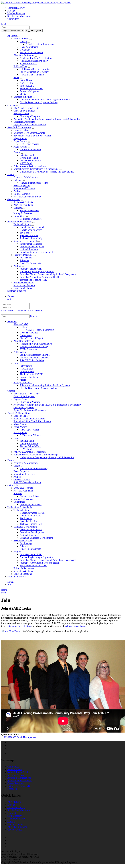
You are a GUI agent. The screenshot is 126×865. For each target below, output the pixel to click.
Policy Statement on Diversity (34, 72)
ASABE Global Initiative (32, 74)
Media (23, 94)
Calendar (18, 180)
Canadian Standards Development (36, 252)
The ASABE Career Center (27, 108)
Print (3, 592)
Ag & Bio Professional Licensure (30, 124)
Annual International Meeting (34, 182)
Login (4, 24)
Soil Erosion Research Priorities (35, 69)
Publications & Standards (19, 221)
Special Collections (29, 235)
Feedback (12, 789)
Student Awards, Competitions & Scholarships (36, 169)
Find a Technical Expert (31, 52)
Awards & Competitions (19, 127)
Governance (26, 49)
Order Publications (23, 288)
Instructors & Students (24, 285)
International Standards (31, 243)
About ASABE (21, 38)
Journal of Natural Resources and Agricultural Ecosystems (48, 274)
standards (12, 626)
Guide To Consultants (30, 263)
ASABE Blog (26, 83)
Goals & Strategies (29, 47)
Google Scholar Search (31, 230)
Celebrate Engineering (24, 121)
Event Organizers (22, 185)
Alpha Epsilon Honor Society (34, 60)
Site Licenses (26, 232)
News (16, 77)
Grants (17, 152)
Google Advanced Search (32, 227)
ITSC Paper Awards (29, 144)
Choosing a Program (30, 116)
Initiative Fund (27, 155)
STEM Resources (28, 63)
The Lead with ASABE (31, 88)
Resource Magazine (29, 91)
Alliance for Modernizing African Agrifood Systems (45, 99)
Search (33, 316)
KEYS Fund (26, 163)
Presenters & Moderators (25, 177)
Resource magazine (23, 255)
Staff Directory (14, 815)
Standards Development (25, 241)
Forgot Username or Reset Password (25, 310)
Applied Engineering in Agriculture (37, 271)
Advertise (24, 260)
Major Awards (20, 138)
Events (10, 174)
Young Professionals (23, 213)
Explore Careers (21, 113)
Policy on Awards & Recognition (30, 166)
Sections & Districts (23, 202)
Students (18, 207)
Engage (11, 10)
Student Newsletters (29, 210)
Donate (10, 296)
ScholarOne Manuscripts (19, 16)
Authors (17, 191)
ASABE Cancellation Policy (27, 196)
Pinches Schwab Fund (30, 160)
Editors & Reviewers (24, 282)
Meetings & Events (16, 775)
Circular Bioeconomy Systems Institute (38, 102)
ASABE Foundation (23, 205)
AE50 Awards (20, 146)
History (23, 41)
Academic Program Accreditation (36, 58)
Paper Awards (20, 141)
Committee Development (32, 246)
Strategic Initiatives (23, 96)
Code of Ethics (14, 829)
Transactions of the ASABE (33, 279)
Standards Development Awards (29, 133)
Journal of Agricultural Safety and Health (39, 277)
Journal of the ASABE (31, 268)
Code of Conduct (22, 194)
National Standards (29, 249)
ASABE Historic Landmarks (40, 44)
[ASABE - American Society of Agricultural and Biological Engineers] (36, 2)
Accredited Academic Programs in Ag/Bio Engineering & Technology (47, 119)
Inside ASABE (27, 85)
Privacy (11, 821)
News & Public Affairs (18, 772)
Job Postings (26, 257)
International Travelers (24, 188)
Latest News (26, 80)
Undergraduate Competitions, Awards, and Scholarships (47, 171)
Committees (13, 19)
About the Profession (24, 55)
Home (4, 590)
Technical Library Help (31, 238)
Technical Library (16, 7)
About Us (12, 36)
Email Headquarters (26, 737)
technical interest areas (75, 626)
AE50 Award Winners (30, 149)
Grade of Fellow (22, 130)
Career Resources (15, 783)
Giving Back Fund (29, 157)
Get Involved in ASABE (19, 786)
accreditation (25, 626)
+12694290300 (8, 737)
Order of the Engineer (24, 110)
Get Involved (13, 199)
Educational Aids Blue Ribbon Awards (32, 135)
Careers (11, 105)
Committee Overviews (30, 218)
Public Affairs (20, 66)
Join (9, 299)
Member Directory (16, 13)
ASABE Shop (14, 802)
